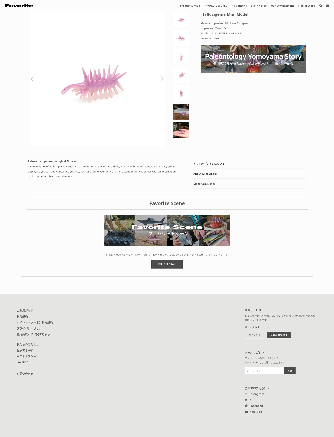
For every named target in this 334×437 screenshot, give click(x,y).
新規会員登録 (278, 335)
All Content (239, 5)
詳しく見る (251, 327)
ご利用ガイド (25, 310)
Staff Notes (259, 5)
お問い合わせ (25, 374)
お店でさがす (25, 350)
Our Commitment (282, 5)
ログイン (253, 335)
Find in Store (306, 5)
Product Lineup (190, 5)
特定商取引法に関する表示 (33, 334)
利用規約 (22, 316)
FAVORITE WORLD (216, 5)
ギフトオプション (28, 356)
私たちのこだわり (28, 344)
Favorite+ (23, 362)
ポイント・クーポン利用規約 (35, 322)
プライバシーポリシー (31, 328)
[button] (162, 79)
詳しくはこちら (167, 264)
